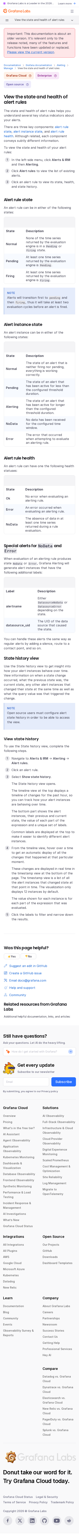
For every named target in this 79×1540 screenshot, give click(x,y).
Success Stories (53, 1330)
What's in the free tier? (19, 1128)
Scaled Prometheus (56, 1160)
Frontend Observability (18, 1180)
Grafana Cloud (32, 1480)
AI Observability (53, 1115)
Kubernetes (11, 1275)
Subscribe (63, 1082)
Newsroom (50, 1324)
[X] (20, 1520)
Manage (8, 68)
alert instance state (27, 131)
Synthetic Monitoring (17, 1186)
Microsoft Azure (14, 1269)
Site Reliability (52, 1177)
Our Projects (51, 1244)
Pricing (7, 1122)
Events (7, 1324)
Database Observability (19, 1174)
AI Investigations (14, 1213)
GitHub (47, 1250)
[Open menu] (72, 11)
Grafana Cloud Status (18, 1226)
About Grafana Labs (56, 1306)
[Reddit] (69, 1520)
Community (10, 1318)
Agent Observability (16, 1140)
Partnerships (51, 1318)
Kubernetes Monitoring (18, 1157)
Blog (6, 1312)
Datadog (9, 1281)
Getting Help (51, 1342)
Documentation (12, 65)
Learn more (65, 3)
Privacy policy (49, 1091)
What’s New (11, 1220)
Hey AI (47, 1355)
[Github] (44, 1520)
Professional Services (57, 1349)
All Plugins (10, 1250)
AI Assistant (11, 1134)
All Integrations (13, 1244)
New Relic (9, 1287)
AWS (6, 1256)
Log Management (54, 1183)
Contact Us (50, 1336)
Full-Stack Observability (59, 1122)
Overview (9, 1115)
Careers (48, 1312)
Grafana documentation (39, 65)
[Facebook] (7, 1520)
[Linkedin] (32, 1520)
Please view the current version (30, 52)
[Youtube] (56, 1520)
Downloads (50, 1256)
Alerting (61, 65)
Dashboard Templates (57, 1263)
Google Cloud (12, 1263)
